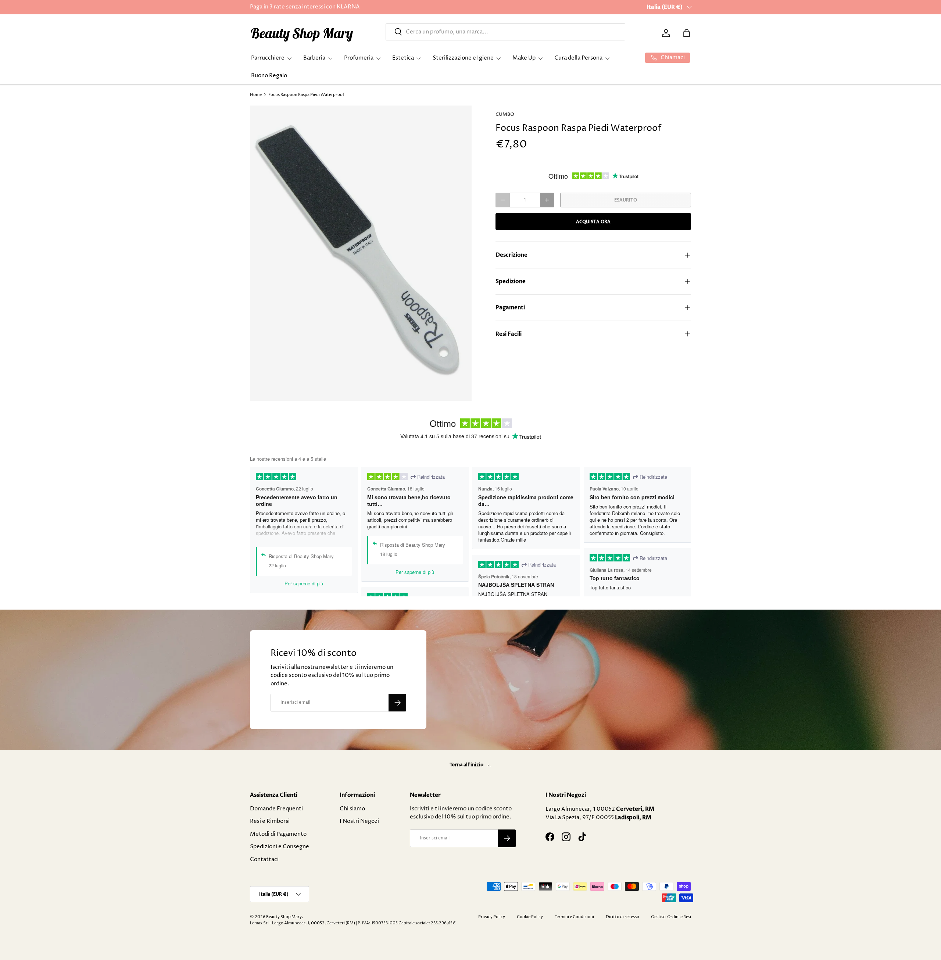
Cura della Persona (578, 58)
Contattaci (264, 859)
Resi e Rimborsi (270, 821)
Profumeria (358, 58)
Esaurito (625, 200)
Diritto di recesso (622, 917)
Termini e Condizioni (574, 917)
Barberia (314, 58)
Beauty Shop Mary (284, 917)
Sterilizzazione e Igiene (463, 58)
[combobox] (505, 32)
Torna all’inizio (467, 764)
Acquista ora (593, 222)
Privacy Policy (491, 917)
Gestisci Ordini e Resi (671, 917)
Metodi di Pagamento (278, 834)
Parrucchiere (268, 58)
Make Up (524, 58)
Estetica (403, 58)
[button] (687, 33)
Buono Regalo (269, 75)
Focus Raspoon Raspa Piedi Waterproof (306, 95)
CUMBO (504, 114)
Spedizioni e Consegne (279, 846)
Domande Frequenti (276, 809)
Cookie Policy (530, 917)
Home (256, 95)
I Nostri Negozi (359, 821)
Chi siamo (352, 809)
